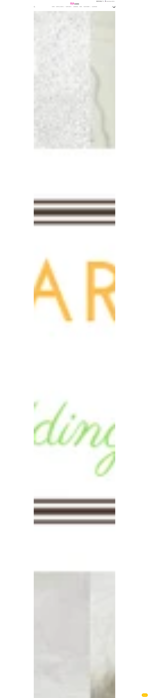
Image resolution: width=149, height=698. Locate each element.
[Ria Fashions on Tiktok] (101, 1)
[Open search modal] (34, 7)
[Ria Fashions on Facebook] (97, 1)
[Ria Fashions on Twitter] (103, 1)
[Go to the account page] (112, 7)
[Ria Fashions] (74, 3)
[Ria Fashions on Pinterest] (100, 1)
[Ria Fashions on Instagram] (98, 1)
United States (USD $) (110, 1)
